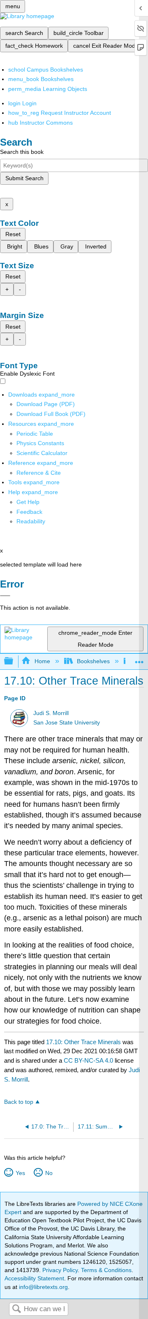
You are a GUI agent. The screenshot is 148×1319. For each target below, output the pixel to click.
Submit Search (24, 178)
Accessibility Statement (34, 1278)
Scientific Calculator (41, 453)
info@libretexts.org (42, 1287)
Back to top (18, 1102)
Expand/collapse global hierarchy (14, 661)
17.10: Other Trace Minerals (83, 1041)
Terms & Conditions (106, 1270)
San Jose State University (66, 723)
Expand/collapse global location (139, 659)
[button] (29, 512)
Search (16, 1309)
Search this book (22, 152)
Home (42, 661)
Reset (13, 234)
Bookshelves (93, 661)
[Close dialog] (5, 595)
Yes (20, 1173)
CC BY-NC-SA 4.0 (88, 1060)
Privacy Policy (60, 1270)
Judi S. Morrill (51, 713)
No (48, 1173)
